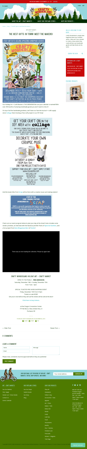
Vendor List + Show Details (10, 395)
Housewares (48, 422)
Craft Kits (47, 417)
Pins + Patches (49, 428)
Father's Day (48, 395)
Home (4, 26)
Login (79, 5)
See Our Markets (7, 389)
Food (46, 420)
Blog (8, 26)
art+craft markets (31, 30)
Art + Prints (48, 403)
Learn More (55, 1)
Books (46, 411)
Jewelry (47, 425)
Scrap (21, 192)
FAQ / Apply (6, 392)
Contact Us (6, 397)
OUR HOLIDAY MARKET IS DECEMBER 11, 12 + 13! (40, 1)
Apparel (47, 400)
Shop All (47, 389)
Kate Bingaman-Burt (22, 228)
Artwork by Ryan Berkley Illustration (30, 444)
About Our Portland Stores (47, 21)
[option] (75, 93)
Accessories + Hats (50, 397)
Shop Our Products (67, 21)
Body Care (48, 409)
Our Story (26, 395)
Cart (83, 5)
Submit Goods (28, 392)
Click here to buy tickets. (31, 300)
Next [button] (82, 93)
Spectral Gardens (50, 226)
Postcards (47, 433)
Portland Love (49, 431)
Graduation (48, 392)
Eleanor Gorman (61, 444)
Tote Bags (48, 439)
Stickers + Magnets (50, 436)
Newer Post (54, 328)
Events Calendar (7, 400)
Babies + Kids (48, 406)
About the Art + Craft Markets (22, 21)
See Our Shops (28, 389)
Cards (46, 414)
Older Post (7, 328)
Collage (9, 113)
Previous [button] (68, 93)
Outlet (33, 228)
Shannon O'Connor (52, 444)
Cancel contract (78, 445)
